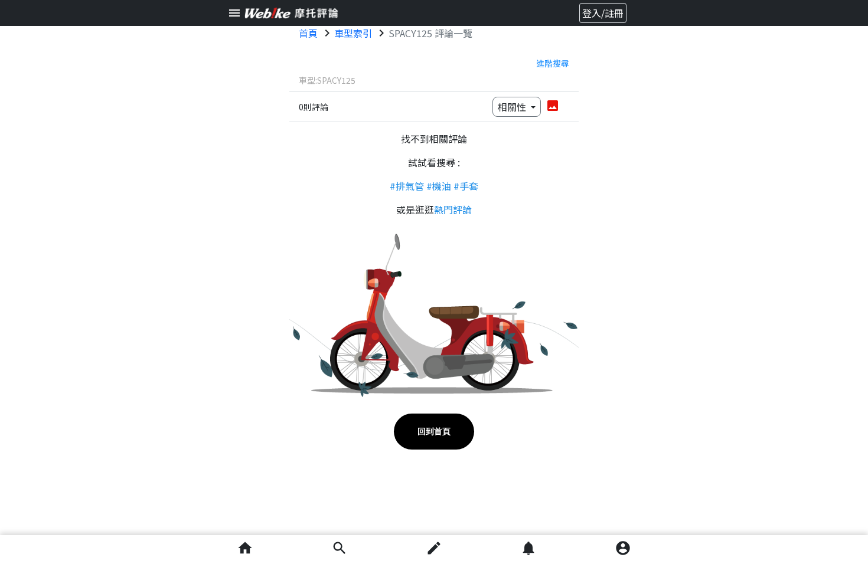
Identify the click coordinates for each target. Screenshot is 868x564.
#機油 (438, 186)
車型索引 (353, 33)
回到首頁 (434, 431)
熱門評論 (453, 209)
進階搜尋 (552, 63)
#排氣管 (407, 186)
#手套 (465, 186)
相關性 (513, 107)
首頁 (308, 33)
